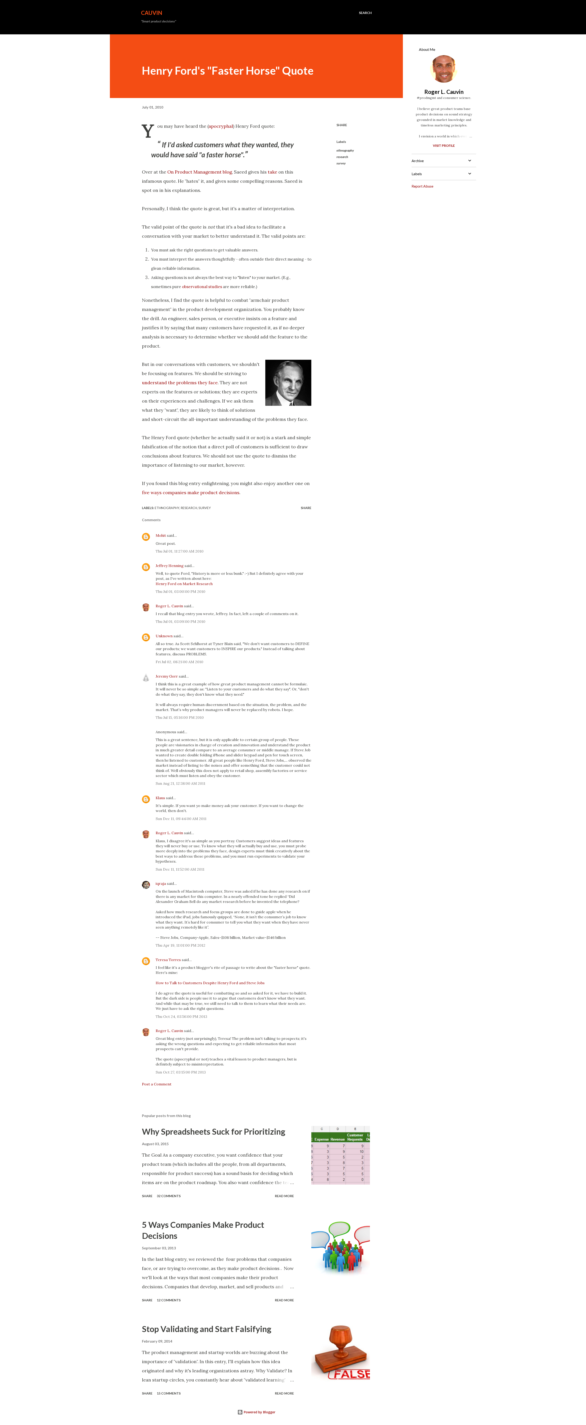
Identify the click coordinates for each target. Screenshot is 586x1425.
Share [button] (341, 125)
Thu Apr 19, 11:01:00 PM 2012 (180, 945)
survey (341, 163)
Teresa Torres (168, 959)
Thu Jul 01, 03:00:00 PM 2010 (180, 591)
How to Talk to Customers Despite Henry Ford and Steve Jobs (210, 983)
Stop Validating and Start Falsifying (206, 1329)
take (272, 172)
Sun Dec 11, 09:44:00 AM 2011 (181, 818)
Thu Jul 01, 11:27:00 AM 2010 (179, 551)
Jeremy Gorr (167, 676)
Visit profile (444, 145)
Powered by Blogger (259, 1412)
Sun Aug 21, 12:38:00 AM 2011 (180, 783)
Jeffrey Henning (170, 565)
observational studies (202, 286)
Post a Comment (156, 1084)
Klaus (160, 798)
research (342, 157)
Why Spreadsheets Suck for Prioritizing (213, 1131)
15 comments (169, 1393)
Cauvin (151, 12)
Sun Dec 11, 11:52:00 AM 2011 (180, 869)
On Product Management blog (199, 172)
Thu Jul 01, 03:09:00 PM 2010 (180, 621)
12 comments (169, 1300)
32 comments (169, 1196)
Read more (284, 1196)
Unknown (164, 636)
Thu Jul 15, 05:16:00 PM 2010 (180, 717)
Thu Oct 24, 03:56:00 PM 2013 (181, 1016)
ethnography (345, 150)
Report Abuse (422, 186)
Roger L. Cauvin (169, 606)
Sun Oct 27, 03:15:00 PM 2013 (181, 1072)
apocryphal (221, 126)
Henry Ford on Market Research (184, 583)
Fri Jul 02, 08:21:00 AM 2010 (179, 661)
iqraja (161, 883)
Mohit (161, 535)
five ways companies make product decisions (190, 492)
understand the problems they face (180, 382)
